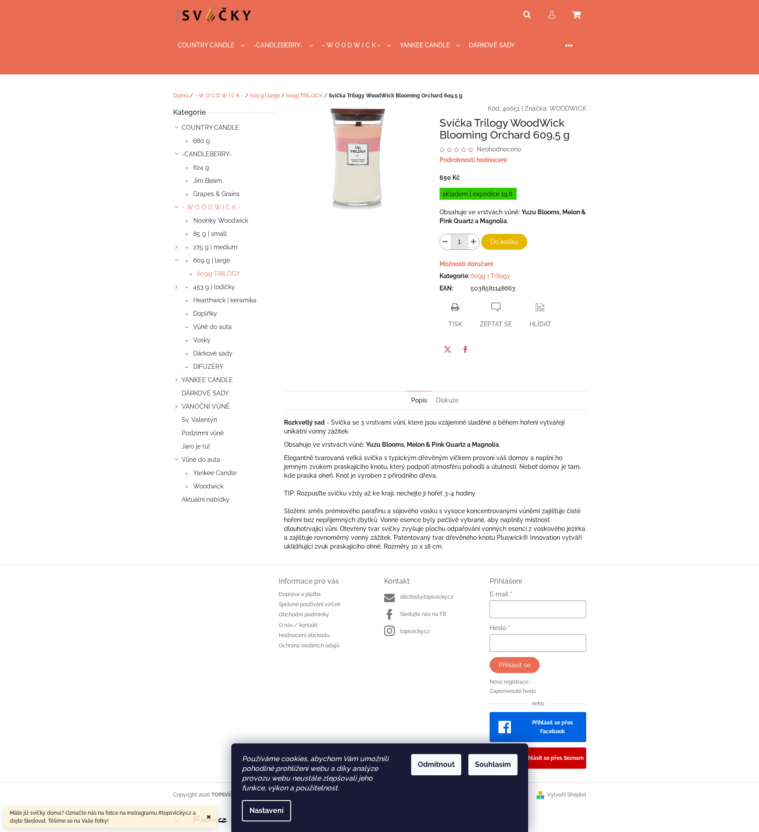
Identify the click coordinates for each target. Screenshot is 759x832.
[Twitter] (447, 349)
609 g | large (210, 260)
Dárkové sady (212, 353)
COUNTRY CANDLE (210, 127)
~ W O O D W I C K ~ (211, 207)
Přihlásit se (514, 665)
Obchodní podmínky (304, 614)
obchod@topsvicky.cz (426, 597)
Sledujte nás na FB (423, 614)
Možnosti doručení (466, 263)
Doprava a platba (300, 594)
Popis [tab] (419, 400)
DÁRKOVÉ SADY (205, 393)
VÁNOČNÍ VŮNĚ (206, 406)
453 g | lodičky (213, 286)
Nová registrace (509, 682)
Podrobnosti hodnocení (473, 159)
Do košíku (504, 241)
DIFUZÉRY (207, 366)
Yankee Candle (214, 472)
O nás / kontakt (298, 625)
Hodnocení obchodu (304, 635)
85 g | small (209, 233)
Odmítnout (436, 764)
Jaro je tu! (196, 446)
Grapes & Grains (215, 193)
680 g (200, 140)
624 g (200, 167)
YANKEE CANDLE (207, 379)
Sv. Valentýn (199, 419)
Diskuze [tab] (447, 400)
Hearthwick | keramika (224, 300)
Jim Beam (206, 180)
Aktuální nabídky (206, 499)
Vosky (200, 340)
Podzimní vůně (203, 433)
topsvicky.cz (415, 631)
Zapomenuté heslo (513, 691)
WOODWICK (567, 108)
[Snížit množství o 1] (445, 241)
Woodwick (207, 486)
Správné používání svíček (309, 604)
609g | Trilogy (490, 275)
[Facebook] (465, 349)
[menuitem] (211, 45)
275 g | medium (214, 247)
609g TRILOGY (217, 273)
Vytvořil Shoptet (566, 795)
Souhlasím (493, 764)
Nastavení (266, 810)
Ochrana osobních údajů (309, 645)
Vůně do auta (211, 326)
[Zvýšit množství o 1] (473, 241)
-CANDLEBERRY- (207, 154)
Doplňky (204, 313)
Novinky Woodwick (219, 220)
